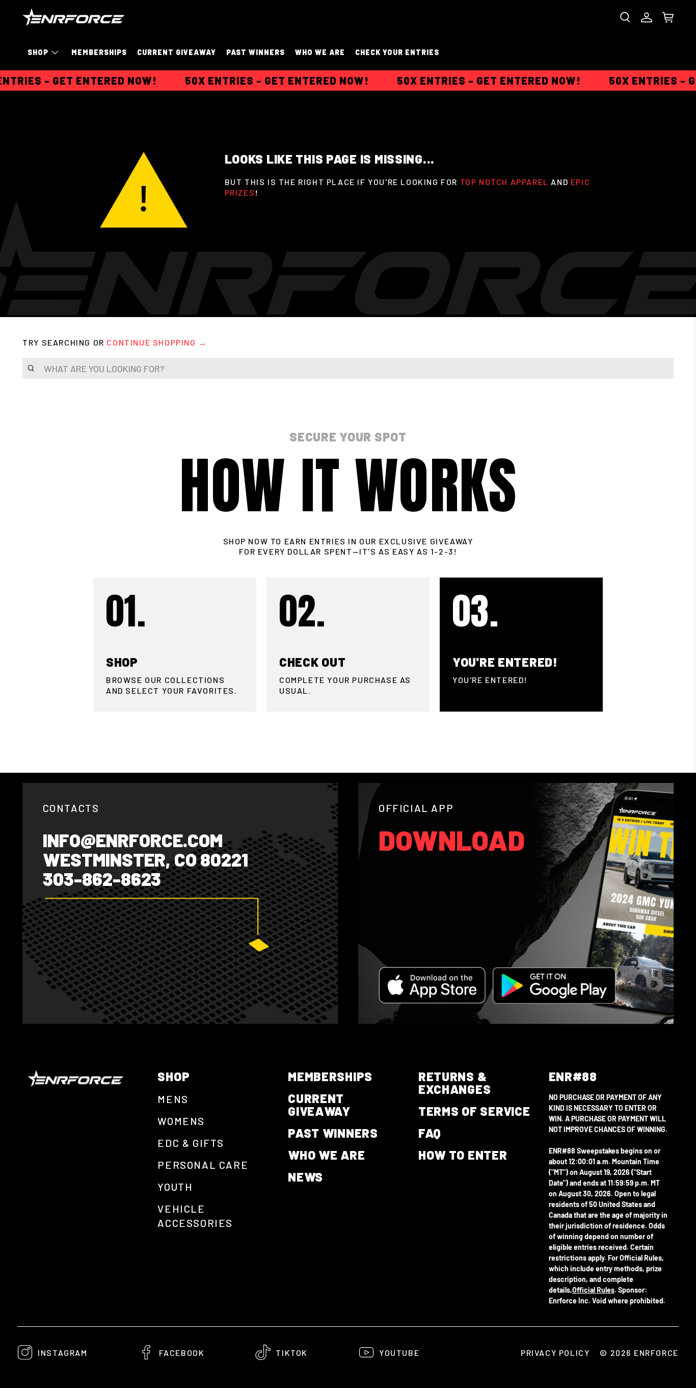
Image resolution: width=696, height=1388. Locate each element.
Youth (175, 1187)
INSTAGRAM (62, 1352)
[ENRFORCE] (73, 17)
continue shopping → (156, 342)
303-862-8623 (102, 878)
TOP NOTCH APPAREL (504, 182)
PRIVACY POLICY (555, 1352)
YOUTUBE (399, 1352)
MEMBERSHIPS (330, 1076)
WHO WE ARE (326, 1154)
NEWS (305, 1176)
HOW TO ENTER (462, 1154)
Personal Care (202, 1165)
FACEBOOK (182, 1352)
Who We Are (320, 52)
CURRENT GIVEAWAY (176, 52)
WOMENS (181, 1121)
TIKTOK (292, 1352)
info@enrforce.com (133, 840)
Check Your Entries (397, 52)
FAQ (429, 1132)
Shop (38, 52)
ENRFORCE (656, 1352)
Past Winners (255, 52)
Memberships (99, 52)
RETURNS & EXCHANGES (454, 1082)
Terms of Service (474, 1111)
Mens (172, 1099)
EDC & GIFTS (190, 1143)
